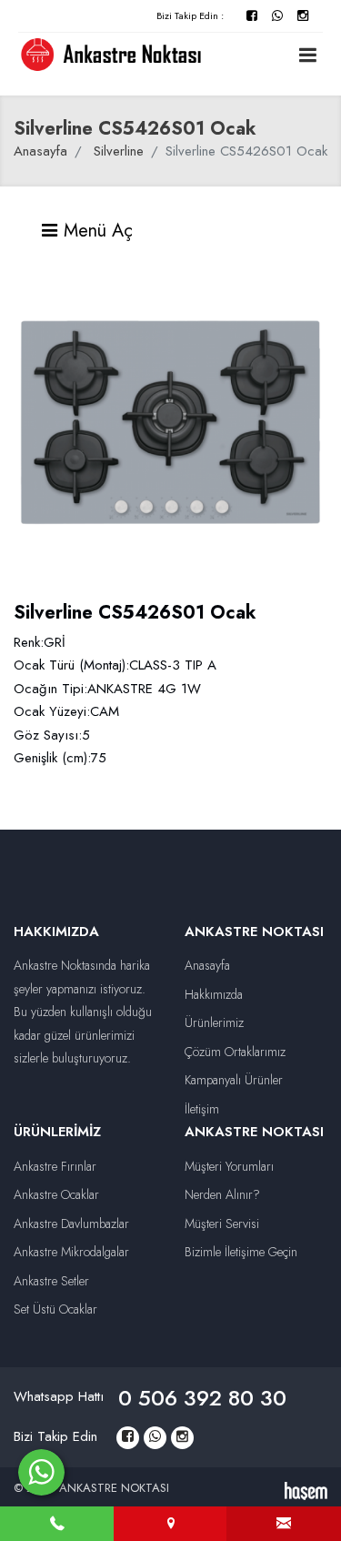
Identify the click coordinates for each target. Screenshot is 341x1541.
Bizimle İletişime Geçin (241, 1252)
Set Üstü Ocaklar (55, 1309)
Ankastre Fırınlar (55, 1166)
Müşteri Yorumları (229, 1166)
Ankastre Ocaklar (56, 1194)
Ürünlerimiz (214, 1022)
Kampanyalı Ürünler (234, 1080)
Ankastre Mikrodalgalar (71, 1252)
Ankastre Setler (51, 1281)
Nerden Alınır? (222, 1194)
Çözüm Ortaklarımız (235, 1051)
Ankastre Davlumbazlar (71, 1223)
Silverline (119, 151)
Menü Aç (95, 230)
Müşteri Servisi (222, 1223)
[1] (307, 54)
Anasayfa (40, 151)
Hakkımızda (214, 994)
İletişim (202, 1109)
